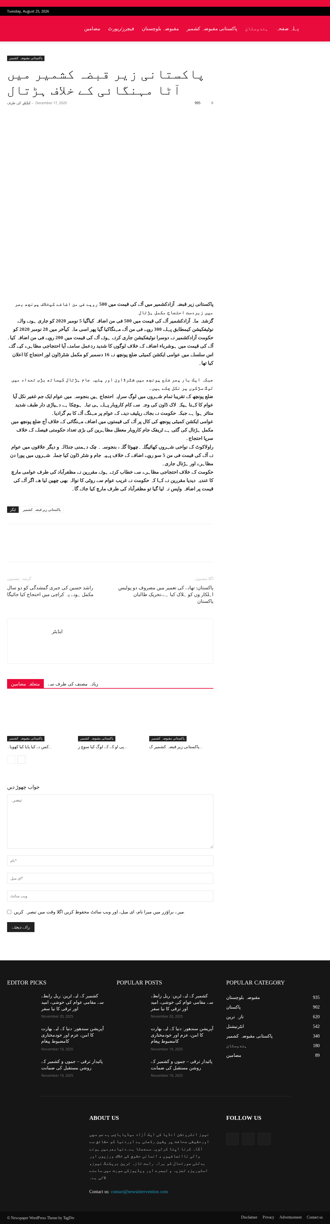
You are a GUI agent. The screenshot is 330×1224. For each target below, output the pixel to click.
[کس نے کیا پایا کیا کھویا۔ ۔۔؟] (39, 719)
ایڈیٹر (26, 103)
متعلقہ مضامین (25, 684)
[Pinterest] (82, 128)
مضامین (92, 28)
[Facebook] (297, 11)
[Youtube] (318, 11)
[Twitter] (307, 11)
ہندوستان (256, 28)
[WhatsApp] (97, 128)
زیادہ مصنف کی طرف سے (73, 684)
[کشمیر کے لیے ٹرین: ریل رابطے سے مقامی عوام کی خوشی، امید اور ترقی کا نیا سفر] (21, 1003)
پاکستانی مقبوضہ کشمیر (212, 28)
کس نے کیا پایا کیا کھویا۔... (29, 746)
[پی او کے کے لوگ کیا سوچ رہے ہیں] (110, 719)
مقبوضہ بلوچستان (160, 28)
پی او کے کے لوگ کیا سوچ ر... (102, 746)
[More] (112, 128)
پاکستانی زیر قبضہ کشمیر (42, 510)
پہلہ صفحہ (287, 28)
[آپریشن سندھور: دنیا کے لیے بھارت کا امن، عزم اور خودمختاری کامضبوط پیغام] (21, 1036)
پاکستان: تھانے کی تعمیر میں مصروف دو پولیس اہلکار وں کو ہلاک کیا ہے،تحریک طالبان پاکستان (165, 594)
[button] (315, 29)
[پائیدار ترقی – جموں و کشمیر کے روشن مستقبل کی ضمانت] (21, 1068)
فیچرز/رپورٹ (121, 28)
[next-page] (21, 760)
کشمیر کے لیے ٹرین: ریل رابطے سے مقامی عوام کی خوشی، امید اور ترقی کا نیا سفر (72, 1002)
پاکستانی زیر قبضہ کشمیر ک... (175, 746)
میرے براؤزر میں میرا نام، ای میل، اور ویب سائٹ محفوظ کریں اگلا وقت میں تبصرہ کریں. (99, 912)
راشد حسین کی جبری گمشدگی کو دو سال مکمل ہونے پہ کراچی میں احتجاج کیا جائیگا (50, 591)
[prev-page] (11, 760)
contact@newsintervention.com (139, 1191)
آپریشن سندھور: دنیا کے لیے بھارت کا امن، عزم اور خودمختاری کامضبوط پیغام (72, 1035)
